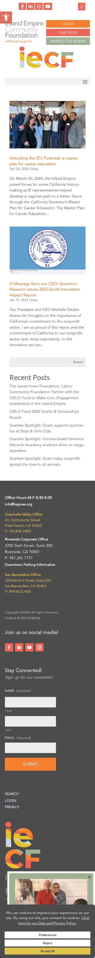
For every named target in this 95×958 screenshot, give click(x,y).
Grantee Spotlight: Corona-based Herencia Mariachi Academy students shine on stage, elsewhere (46, 444)
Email (18, 738)
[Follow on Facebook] (9, 647)
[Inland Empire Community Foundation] (46, 67)
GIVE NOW (68, 32)
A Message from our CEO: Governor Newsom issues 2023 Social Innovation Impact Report (44, 289)
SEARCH (12, 794)
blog (34, 169)
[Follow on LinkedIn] (19, 647)
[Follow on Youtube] (29, 647)
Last (8, 730)
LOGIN (68, 24)
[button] (6, 18)
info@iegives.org (18, 504)
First (8, 711)
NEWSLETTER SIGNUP (68, 41)
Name (18, 691)
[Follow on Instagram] (39, 647)
